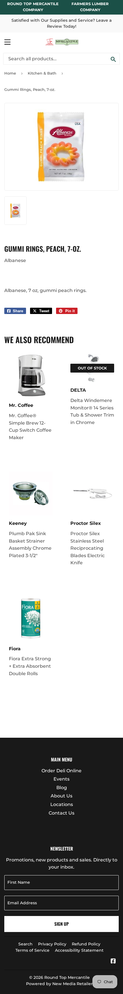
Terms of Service (32, 950)
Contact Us (61, 813)
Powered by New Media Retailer (59, 983)
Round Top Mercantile (67, 977)
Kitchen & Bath (42, 73)
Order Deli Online (61, 770)
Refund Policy (86, 944)
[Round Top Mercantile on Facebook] (113, 961)
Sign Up (61, 924)
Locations (61, 804)
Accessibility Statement (79, 950)
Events (61, 779)
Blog (61, 787)
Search (25, 944)
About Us (61, 796)
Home (10, 73)
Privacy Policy (52, 944)
